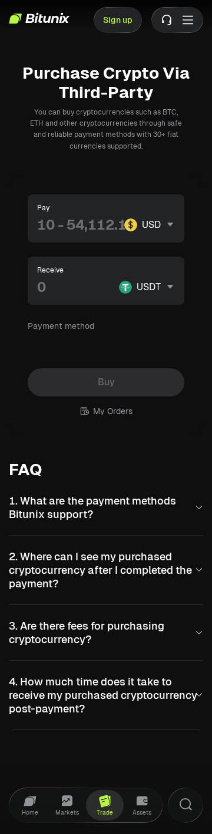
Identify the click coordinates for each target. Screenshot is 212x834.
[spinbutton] (81, 225)
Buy (106, 382)
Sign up (117, 20)
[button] (106, 507)
